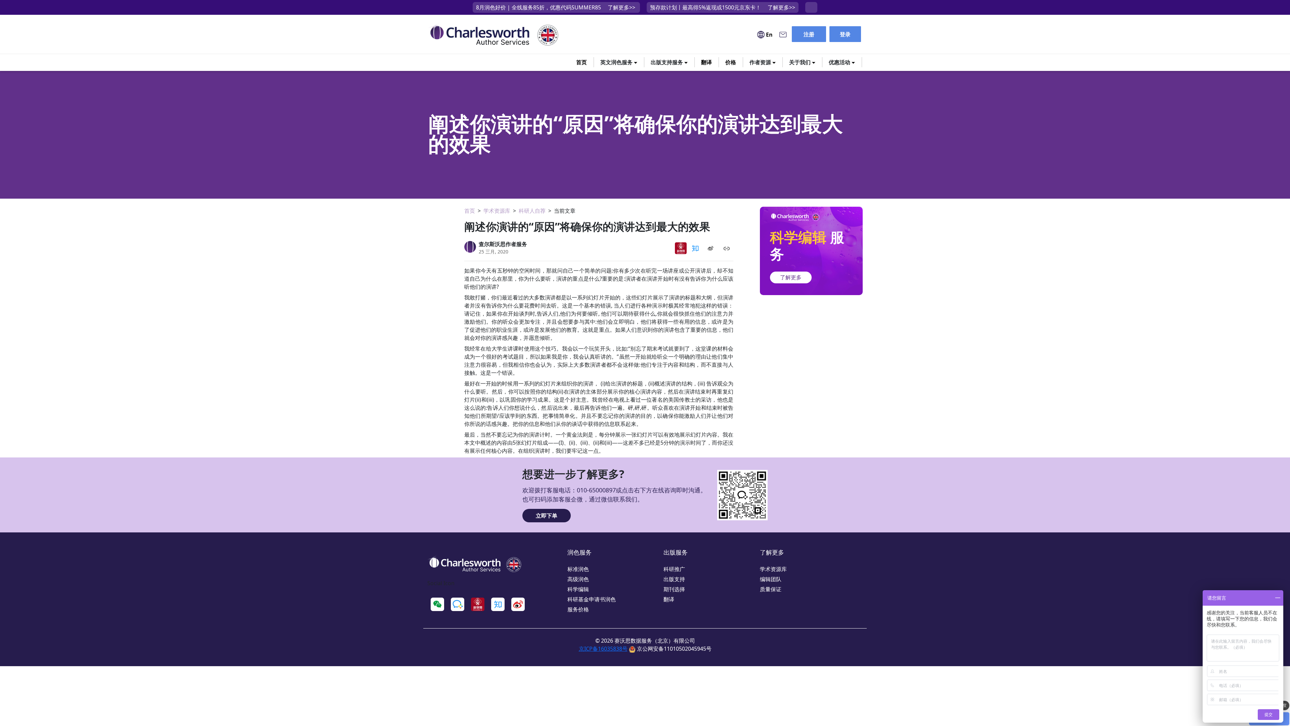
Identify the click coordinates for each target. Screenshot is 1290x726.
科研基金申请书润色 (591, 599)
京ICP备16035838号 (603, 648)
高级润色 (578, 579)
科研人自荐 (532, 210)
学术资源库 (496, 210)
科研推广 (674, 569)
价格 (730, 62)
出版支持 (674, 579)
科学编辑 (578, 589)
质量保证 (770, 589)
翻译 (706, 62)
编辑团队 (770, 579)
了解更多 (791, 277)
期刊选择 (674, 589)
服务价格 (578, 609)
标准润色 (578, 569)
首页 (581, 62)
